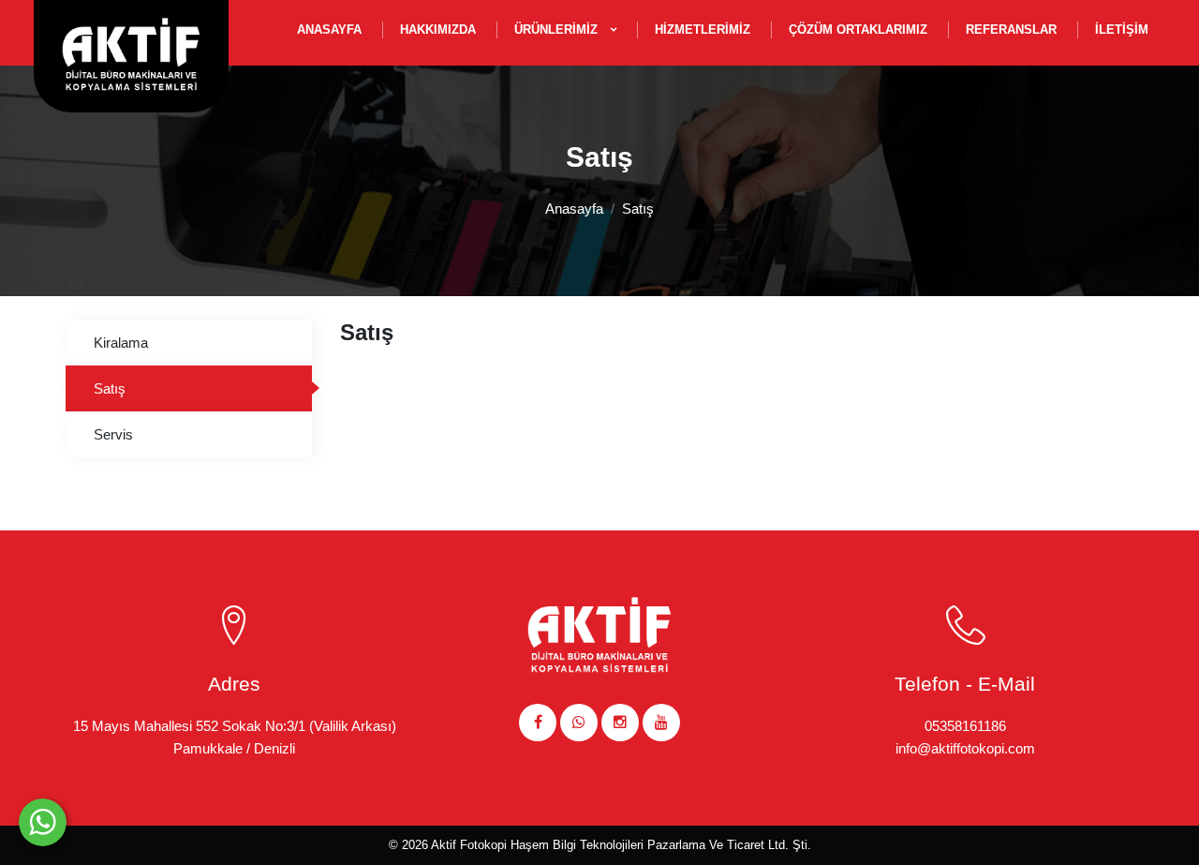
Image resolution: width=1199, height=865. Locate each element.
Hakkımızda (438, 29)
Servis (113, 434)
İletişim (1121, 29)
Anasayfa (329, 29)
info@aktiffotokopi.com (965, 748)
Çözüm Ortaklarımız (858, 29)
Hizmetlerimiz (702, 29)
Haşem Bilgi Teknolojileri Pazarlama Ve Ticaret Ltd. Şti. (661, 845)
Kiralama (121, 342)
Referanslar (1011, 29)
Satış (638, 208)
